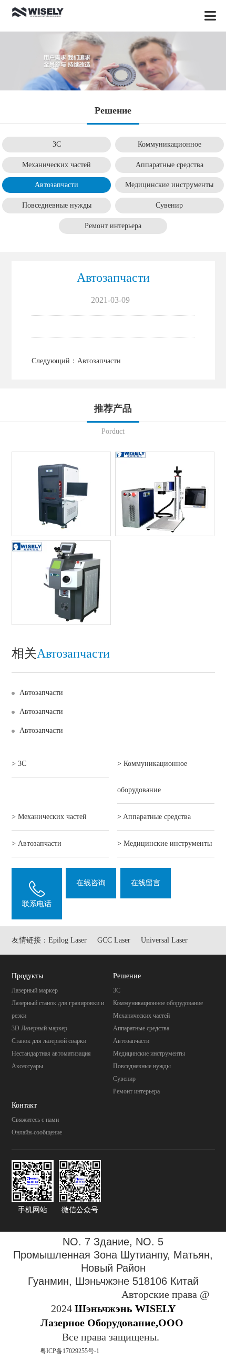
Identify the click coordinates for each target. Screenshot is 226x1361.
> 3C (19, 764)
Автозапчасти (56, 185)
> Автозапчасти (36, 843)
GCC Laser (113, 940)
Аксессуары (27, 1066)
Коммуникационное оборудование (158, 1003)
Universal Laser (164, 940)
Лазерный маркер (35, 990)
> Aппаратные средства (154, 817)
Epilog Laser (67, 940)
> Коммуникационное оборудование (152, 777)
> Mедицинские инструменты (164, 843)
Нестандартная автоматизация (51, 1053)
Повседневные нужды (56, 205)
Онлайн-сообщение (37, 1132)
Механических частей (56, 165)
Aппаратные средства (169, 165)
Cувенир (169, 205)
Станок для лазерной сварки (49, 1041)
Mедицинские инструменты (169, 185)
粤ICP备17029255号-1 (69, 1351)
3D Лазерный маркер (39, 1028)
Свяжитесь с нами (35, 1119)
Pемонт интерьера (113, 226)
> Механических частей (49, 817)
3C (57, 144)
